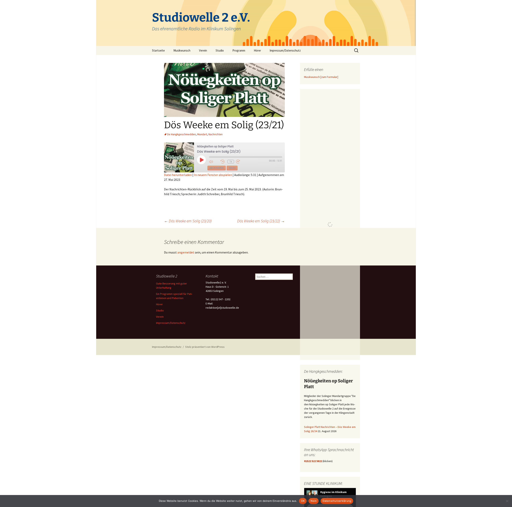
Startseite (158, 50)
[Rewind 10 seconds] (223, 162)
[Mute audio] (214, 162)
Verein (203, 50)
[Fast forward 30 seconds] (241, 162)
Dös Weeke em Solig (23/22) (261, 220)
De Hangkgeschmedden (181, 134)
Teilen (232, 168)
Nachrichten (215, 134)
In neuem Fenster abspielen (213, 175)
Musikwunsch (181, 50)
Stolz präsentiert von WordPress (205, 347)
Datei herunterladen (178, 175)
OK (303, 500)
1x (230, 161)
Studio (220, 50)
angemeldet (185, 252)
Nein (314, 500)
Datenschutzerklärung (337, 500)
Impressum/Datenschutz (285, 50)
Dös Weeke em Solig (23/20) (188, 220)
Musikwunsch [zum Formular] (321, 77)
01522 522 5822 (313, 461)
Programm (238, 50)
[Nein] (507, 501)
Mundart (202, 134)
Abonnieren (216, 168)
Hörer (257, 50)
